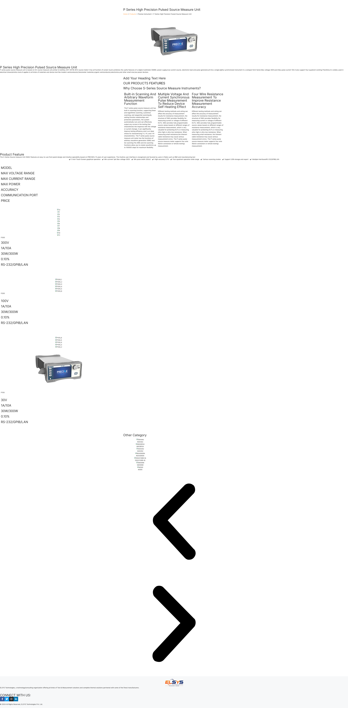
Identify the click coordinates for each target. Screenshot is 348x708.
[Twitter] (7, 699)
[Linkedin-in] (16, 699)
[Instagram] (11, 699)
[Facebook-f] (2, 699)
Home (125, 14)
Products (133, 14)
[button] (174, 522)
